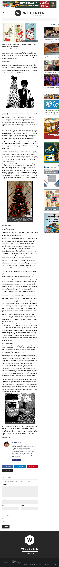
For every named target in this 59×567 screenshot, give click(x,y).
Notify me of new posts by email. (8, 521)
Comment (4, 484)
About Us (47, 564)
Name (3, 499)
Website (22, 505)
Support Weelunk (33, 564)
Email (3, 505)
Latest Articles (54, 24)
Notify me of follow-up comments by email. (11, 515)
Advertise (41, 564)
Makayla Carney (6, 48)
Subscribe (26, 564)
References (6, 437)
